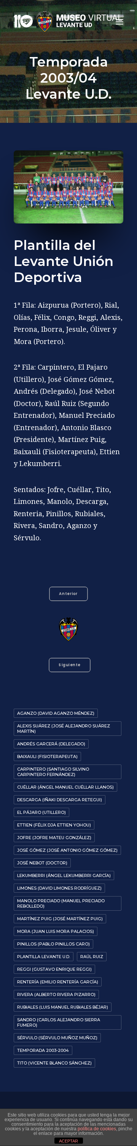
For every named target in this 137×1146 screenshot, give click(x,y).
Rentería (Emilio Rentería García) (57, 982)
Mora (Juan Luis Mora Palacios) (55, 931)
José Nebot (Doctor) (42, 863)
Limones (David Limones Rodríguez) (59, 888)
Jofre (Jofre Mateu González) (54, 837)
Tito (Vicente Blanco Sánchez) (54, 1063)
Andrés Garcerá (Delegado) (51, 744)
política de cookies (97, 1128)
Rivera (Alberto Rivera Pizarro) (56, 994)
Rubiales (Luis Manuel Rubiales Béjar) (62, 1007)
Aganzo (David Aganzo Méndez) (55, 713)
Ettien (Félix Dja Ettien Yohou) (54, 825)
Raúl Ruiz (91, 956)
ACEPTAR (68, 1141)
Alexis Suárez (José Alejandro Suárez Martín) (63, 728)
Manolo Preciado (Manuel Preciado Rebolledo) (61, 903)
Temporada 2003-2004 (43, 1050)
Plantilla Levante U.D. (43, 956)
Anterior (68, 594)
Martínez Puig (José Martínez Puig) (60, 918)
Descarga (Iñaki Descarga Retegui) (59, 799)
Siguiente (69, 664)
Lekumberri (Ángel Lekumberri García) (64, 875)
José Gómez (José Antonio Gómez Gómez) (67, 850)
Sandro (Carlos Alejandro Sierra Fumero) (58, 1022)
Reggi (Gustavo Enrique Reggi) (54, 969)
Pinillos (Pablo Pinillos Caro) (53, 944)
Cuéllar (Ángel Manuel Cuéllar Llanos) (65, 787)
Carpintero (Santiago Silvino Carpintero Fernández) (53, 771)
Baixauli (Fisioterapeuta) (47, 756)
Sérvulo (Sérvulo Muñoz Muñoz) (57, 1037)
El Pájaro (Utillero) (41, 812)
